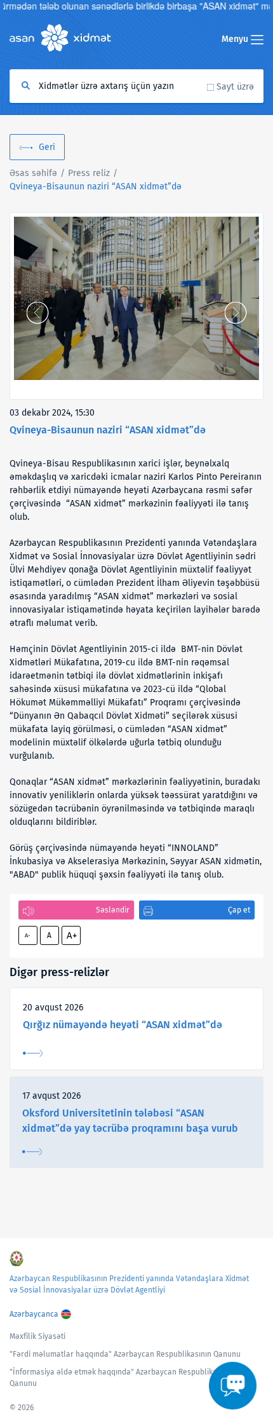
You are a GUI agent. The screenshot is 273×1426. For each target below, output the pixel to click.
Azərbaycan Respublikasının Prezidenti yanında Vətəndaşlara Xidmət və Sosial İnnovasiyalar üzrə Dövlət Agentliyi (129, 1284)
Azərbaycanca (34, 1314)
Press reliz (89, 173)
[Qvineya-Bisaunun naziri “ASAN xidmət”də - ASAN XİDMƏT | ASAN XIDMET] (136, 298)
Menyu (236, 39)
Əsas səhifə (33, 173)
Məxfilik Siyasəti (37, 1336)
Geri (47, 147)
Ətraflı (33, 1053)
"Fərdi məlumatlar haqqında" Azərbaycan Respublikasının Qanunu (125, 1354)
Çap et (239, 910)
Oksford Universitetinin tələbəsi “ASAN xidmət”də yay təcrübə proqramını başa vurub (130, 1120)
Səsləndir (113, 910)
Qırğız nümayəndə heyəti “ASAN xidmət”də (122, 1025)
